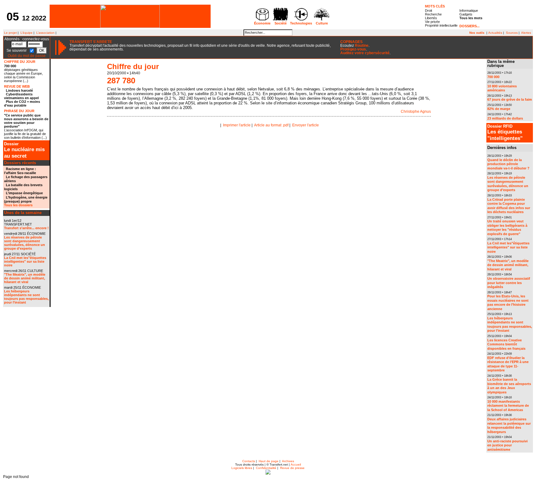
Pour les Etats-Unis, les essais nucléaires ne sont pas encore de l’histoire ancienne (508, 302)
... (25, 81)
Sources (512, 32)
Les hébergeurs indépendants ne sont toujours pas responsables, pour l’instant (26, 296)
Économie (262, 23)
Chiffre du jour (133, 66)
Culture (322, 23)
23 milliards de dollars (505, 118)
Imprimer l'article (237, 125)
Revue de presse (292, 468)
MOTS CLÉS (435, 6)
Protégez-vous (353, 49)
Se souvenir (17, 50)
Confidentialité (266, 468)
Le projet (10, 32)
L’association (45, 32)
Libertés (431, 18)
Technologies (301, 23)
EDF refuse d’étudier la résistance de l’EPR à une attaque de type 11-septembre (508, 364)
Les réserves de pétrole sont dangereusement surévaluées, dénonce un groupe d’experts (24, 242)
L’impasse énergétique (24, 193)
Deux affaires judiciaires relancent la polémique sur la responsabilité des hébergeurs (509, 425)
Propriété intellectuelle (441, 25)
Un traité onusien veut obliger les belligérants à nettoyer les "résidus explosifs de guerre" (507, 227)
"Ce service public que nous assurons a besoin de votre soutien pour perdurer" (26, 120)
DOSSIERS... (469, 26)
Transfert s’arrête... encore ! (26, 228)
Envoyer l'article (305, 125)
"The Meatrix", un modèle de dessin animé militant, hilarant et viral (24, 278)
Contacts (248, 461)
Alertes (526, 32)
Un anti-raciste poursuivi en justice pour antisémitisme (507, 445)
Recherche (433, 14)
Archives (288, 461)
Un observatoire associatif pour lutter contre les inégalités (508, 283)
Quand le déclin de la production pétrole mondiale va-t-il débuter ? (508, 164)
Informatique (468, 10)
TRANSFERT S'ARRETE (90, 42)
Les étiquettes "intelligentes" (505, 132)
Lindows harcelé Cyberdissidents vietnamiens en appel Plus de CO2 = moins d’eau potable (22, 98)
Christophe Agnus (416, 111)
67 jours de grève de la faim (509, 99)
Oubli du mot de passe (27, 56)
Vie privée (432, 22)
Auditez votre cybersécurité (365, 53)
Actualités (495, 32)
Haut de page (269, 461)
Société (281, 23)
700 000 (10, 66)
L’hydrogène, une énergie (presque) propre (25, 199)
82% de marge (498, 109)
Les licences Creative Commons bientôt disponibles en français (506, 344)
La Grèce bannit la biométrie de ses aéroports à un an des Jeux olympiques (509, 386)
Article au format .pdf (271, 125)
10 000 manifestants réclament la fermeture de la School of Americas (508, 406)
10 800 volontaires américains (502, 88)
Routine (361, 45)
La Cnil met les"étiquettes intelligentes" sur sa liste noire (25, 261)
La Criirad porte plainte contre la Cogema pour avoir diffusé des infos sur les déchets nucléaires (508, 206)
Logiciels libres (241, 468)
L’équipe (26, 32)
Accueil (296, 464)
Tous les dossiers (18, 205)
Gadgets (465, 14)
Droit (428, 10)
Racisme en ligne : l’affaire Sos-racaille (20, 171)
